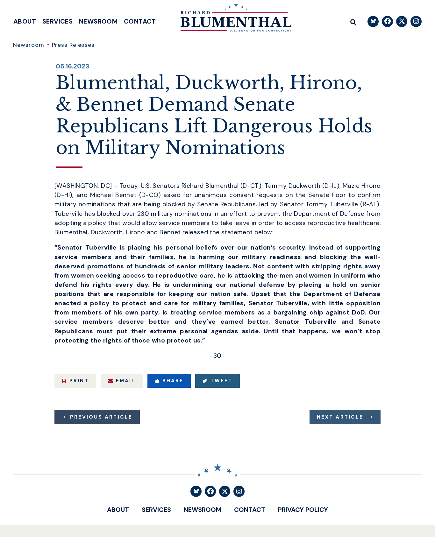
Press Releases (73, 45)
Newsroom (98, 21)
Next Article (340, 417)
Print (79, 381)
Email (125, 381)
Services (57, 21)
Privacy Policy (303, 509)
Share (172, 381)
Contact (140, 21)
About (24, 21)
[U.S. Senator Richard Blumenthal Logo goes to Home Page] (231, 19)
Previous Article (101, 417)
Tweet (221, 381)
